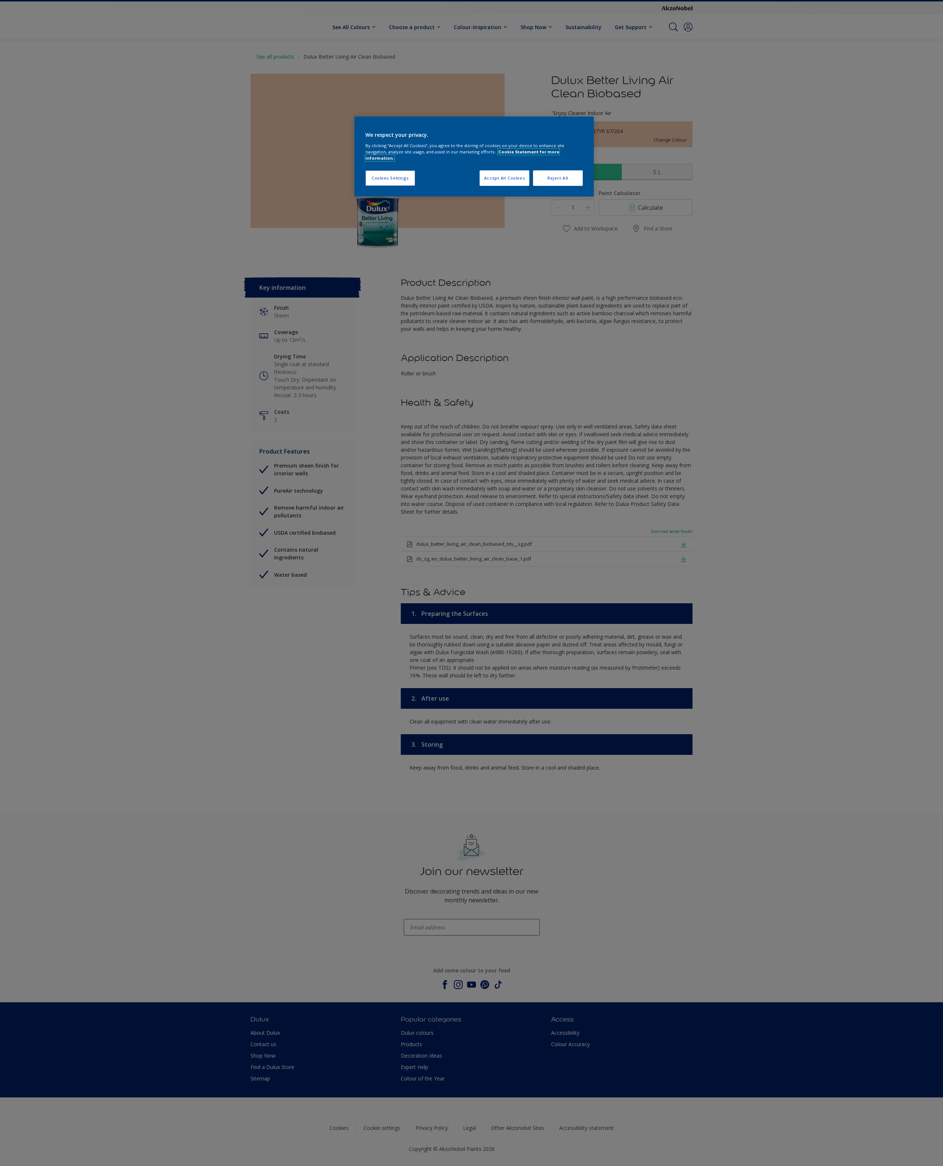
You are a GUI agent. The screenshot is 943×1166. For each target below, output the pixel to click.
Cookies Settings (390, 178)
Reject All (557, 178)
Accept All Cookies (504, 178)
